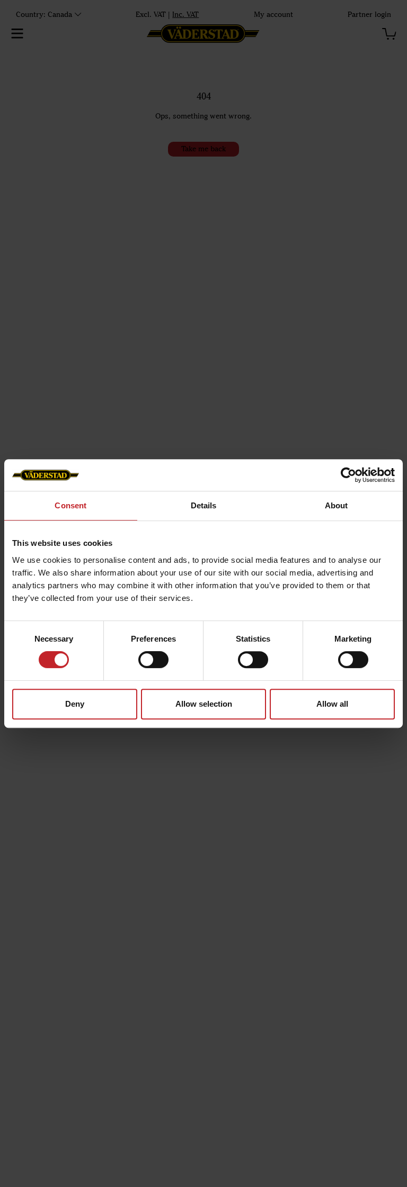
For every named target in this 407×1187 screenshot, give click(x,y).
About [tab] (336, 505)
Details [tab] (204, 505)
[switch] (153, 659)
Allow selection (203, 703)
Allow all (332, 703)
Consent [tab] (70, 505)
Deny (74, 703)
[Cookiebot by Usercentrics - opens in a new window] (348, 475)
